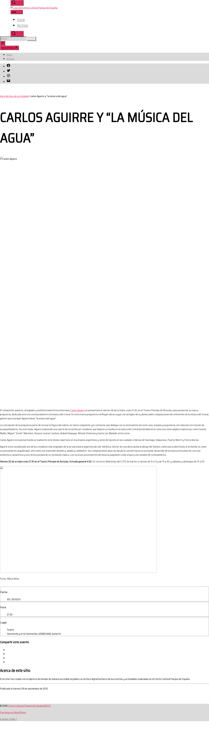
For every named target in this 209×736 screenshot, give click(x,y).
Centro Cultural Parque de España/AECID (29, 706)
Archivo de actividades (17, 96)
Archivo (22, 25)
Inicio (21, 20)
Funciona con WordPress (13, 712)
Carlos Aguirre (77, 410)
